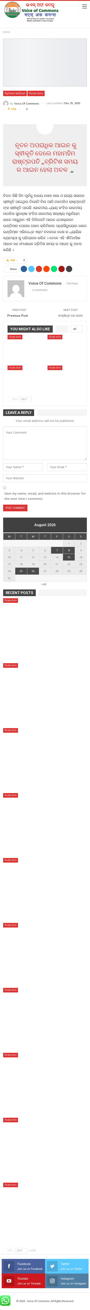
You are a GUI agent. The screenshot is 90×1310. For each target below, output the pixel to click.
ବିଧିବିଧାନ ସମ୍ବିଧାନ (15, 93)
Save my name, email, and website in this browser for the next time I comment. (45, 496)
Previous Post (17, 316)
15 (68, 557)
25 (21, 571)
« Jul (43, 584)
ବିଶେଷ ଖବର (36, 93)
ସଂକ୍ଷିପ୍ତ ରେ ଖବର (70, 316)
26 (33, 571)
